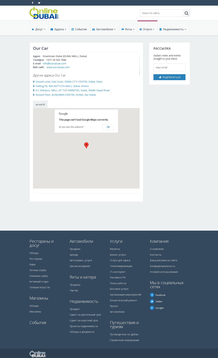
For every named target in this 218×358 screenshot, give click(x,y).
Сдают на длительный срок (85, 314)
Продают (75, 309)
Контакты (155, 254)
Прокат (114, 306)
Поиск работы (118, 283)
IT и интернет (118, 271)
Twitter (158, 301)
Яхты (128, 29)
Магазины (38, 298)
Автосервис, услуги (81, 260)
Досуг (39, 29)
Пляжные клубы (38, 276)
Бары (32, 264)
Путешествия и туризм (124, 324)
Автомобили (104, 29)
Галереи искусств (39, 287)
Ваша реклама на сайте (163, 260)
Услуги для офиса (120, 260)
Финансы (115, 248)
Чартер (74, 290)
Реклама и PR (118, 277)
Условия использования (164, 271)
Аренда (74, 254)
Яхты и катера (83, 277)
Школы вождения (80, 266)
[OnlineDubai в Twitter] (39, 3)
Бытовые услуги (119, 288)
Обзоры (34, 253)
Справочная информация (124, 340)
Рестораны (35, 258)
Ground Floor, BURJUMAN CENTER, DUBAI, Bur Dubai (66, 94)
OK (108, 127)
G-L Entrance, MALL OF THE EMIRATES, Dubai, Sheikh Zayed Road (73, 90)
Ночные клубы (37, 270)
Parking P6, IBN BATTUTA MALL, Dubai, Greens (62, 86)
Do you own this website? (71, 127)
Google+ (159, 307)
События (81, 29)
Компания (159, 241)
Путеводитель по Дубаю (124, 334)
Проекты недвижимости (84, 326)
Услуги (147, 29)
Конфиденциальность (162, 266)
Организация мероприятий (125, 294)
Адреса (59, 29)
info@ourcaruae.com (54, 63)
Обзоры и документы (82, 331)
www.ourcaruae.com (58, 67)
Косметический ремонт (123, 300)
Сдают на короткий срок (84, 320)
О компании (157, 248)
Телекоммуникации (121, 266)
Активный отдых (39, 281)
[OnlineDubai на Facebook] (32, 3)
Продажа (75, 248)
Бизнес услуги (118, 254)
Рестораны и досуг (41, 243)
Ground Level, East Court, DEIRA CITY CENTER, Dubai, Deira (69, 81)
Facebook (160, 295)
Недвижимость (173, 29)
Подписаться (171, 77)
